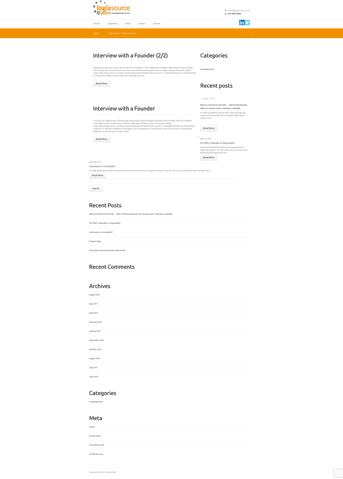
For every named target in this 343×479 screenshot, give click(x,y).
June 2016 (93, 376)
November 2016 (96, 340)
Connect (156, 23)
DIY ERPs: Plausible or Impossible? (105, 223)
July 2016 (93, 367)
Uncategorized (96, 402)
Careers (142, 23)
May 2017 (93, 304)
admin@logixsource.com (238, 10)
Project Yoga (95, 241)
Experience (112, 23)
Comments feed (96, 445)
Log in (92, 427)
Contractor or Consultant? (101, 232)
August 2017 (94, 295)
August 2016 (94, 358)
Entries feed (94, 436)
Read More (209, 128)
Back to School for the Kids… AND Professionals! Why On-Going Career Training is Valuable (131, 214)
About (128, 23)
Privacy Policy (111, 472)
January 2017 (95, 331)
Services (96, 23)
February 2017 (95, 322)
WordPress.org (96, 454)
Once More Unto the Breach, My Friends (107, 250)
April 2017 (93, 313)
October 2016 (95, 349)
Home (96, 33)
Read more (101, 83)
